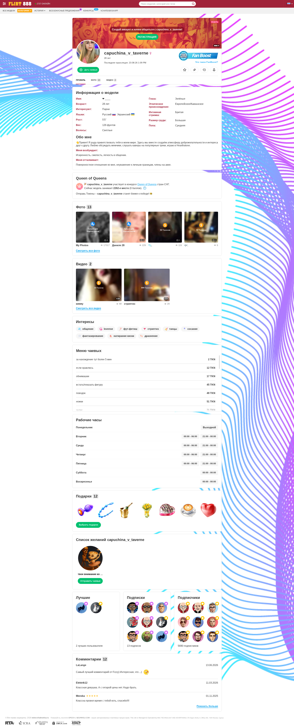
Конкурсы (88, 11)
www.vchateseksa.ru (40, 718)
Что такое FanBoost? (206, 62)
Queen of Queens (146, 184)
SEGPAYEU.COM (83, 718)
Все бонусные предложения (64, 11)
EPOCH (72, 718)
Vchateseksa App (109, 11)
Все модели (9, 11)
